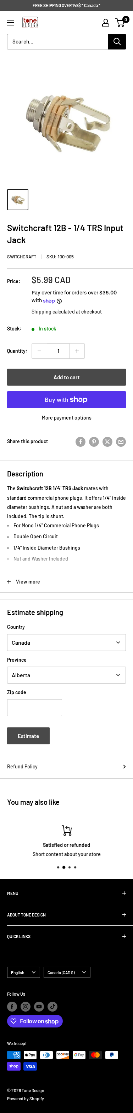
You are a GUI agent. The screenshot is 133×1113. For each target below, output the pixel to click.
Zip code (16, 692)
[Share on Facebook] (80, 441)
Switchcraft (21, 256)
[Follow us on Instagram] (26, 1007)
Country (16, 627)
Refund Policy (22, 766)
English (17, 972)
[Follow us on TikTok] (52, 1007)
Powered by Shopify (25, 1098)
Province (17, 660)
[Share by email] (121, 441)
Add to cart (67, 377)
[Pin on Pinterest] (94, 441)
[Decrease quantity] (39, 351)
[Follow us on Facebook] (12, 1007)
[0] (120, 22)
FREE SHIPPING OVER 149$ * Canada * (66, 5)
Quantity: (17, 351)
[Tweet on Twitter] (107, 441)
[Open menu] (10, 22)
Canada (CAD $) (61, 972)
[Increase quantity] (77, 351)
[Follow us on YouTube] (39, 1007)
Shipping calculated (53, 312)
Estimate (28, 736)
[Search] (117, 41)
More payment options (67, 418)
